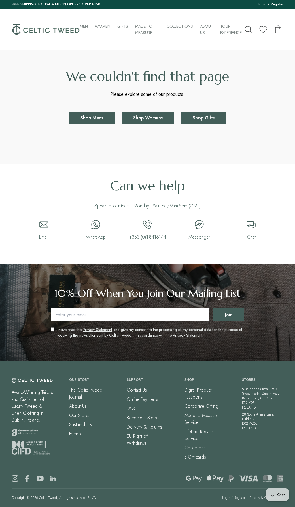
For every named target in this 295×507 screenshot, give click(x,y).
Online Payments (142, 399)
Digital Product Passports (197, 393)
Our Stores (79, 415)
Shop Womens (148, 118)
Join (229, 314)
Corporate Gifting (201, 406)
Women (102, 26)
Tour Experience (231, 29)
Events (75, 434)
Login (262, 4)
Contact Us (137, 390)
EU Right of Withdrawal (137, 439)
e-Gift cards (195, 457)
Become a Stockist (144, 417)
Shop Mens (91, 118)
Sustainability (80, 424)
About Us (206, 29)
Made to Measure (143, 29)
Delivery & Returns (144, 427)
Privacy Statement (97, 329)
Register (277, 4)
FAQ (131, 408)
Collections (180, 26)
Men (84, 26)
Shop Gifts (204, 118)
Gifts (122, 26)
